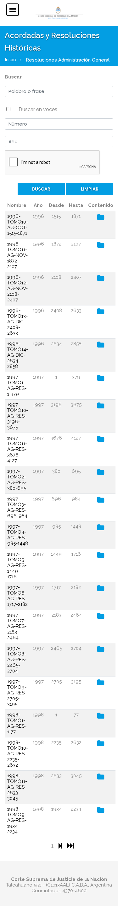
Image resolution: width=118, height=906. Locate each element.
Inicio (10, 59)
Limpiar (89, 189)
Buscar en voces (38, 109)
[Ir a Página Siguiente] (61, 845)
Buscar (13, 77)
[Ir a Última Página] (70, 845)
